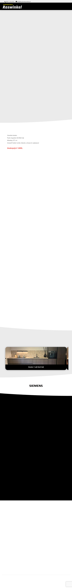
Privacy (39, 577)
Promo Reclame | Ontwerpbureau (41, 583)
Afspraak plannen (32, 320)
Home (27, 577)
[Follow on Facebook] (7, 568)
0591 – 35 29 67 (21, 511)
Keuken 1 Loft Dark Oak (36, 367)
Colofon (44, 577)
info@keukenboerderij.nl (23, 519)
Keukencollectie (14, 320)
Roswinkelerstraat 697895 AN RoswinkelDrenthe (22, 530)
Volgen (12, 568)
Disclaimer (33, 577)
